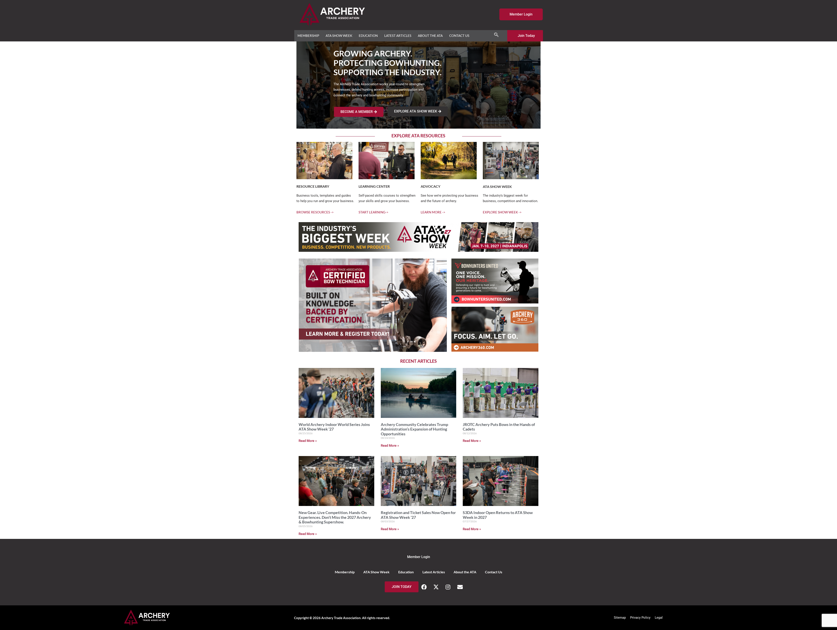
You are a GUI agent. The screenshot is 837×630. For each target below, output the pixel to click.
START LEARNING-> (373, 212)
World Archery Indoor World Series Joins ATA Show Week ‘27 (334, 427)
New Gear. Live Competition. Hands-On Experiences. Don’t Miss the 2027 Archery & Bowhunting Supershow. (335, 517)
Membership (308, 35)
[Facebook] (423, 586)
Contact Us (459, 35)
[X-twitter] (435, 586)
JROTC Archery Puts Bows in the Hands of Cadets (499, 427)
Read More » (308, 441)
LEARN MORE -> (433, 212)
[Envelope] (459, 586)
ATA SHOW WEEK (497, 186)
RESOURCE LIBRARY (312, 186)
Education (368, 35)
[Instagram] (447, 586)
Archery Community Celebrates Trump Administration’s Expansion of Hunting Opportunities (414, 429)
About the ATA (430, 35)
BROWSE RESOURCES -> (315, 212)
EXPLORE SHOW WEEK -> (502, 212)
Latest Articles (397, 35)
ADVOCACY (430, 186)
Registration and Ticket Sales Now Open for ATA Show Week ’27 (418, 515)
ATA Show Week (339, 35)
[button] (496, 35)
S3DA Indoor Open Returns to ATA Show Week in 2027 (498, 515)
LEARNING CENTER (374, 186)
